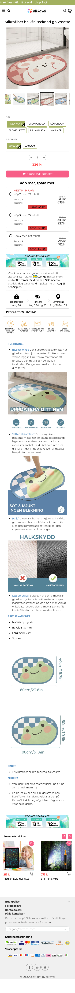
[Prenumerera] (65, 929)
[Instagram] (37, 967)
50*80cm (30, 145)
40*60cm (14, 145)
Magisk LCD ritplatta (16, 878)
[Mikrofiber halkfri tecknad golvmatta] (37, 58)
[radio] (37, 198)
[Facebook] (29, 967)
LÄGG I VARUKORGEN (39, 174)
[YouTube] (45, 967)
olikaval (50, 976)
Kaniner (56, 130)
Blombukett (17, 130)
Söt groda (57, 123)
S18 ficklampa (49, 878)
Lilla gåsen (37, 130)
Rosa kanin (16, 123)
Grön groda (37, 123)
